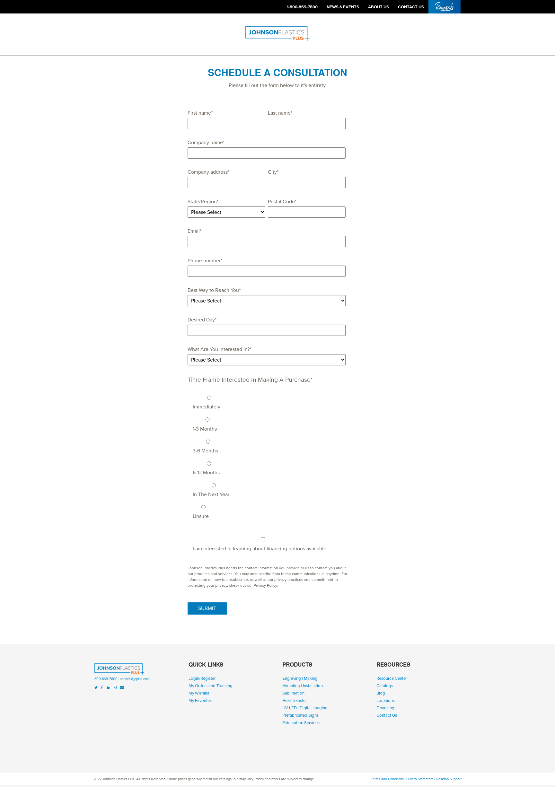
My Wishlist (199, 693)
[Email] (122, 687)
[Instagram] (115, 687)
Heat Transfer (294, 700)
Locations (385, 700)
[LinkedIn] (108, 687)
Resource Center (391, 678)
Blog (380, 693)
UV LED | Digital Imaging (305, 708)
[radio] (269, 401)
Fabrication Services (301, 722)
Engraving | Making (300, 678)
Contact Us (386, 715)
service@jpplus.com (135, 679)
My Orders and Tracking (211, 685)
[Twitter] (96, 687)
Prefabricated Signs (300, 715)
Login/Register (202, 678)
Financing (385, 708)
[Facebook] (102, 687)
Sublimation (293, 693)
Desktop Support (449, 779)
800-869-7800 (106, 679)
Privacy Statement (419, 779)
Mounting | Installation (302, 685)
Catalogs (384, 685)
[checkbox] (267, 455)
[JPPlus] (119, 670)
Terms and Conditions (387, 779)
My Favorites (200, 700)
